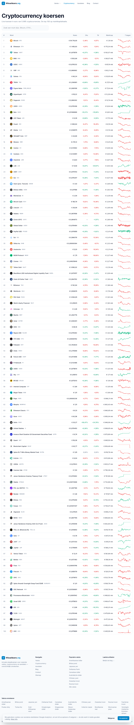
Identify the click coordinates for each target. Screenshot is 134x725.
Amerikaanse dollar (75, 660)
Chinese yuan (73, 678)
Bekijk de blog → (108, 660)
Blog (88, 3)
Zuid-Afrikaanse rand (32, 709)
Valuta (56, 3)
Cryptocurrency (69, 3)
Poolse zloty (6, 707)
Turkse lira (18, 707)
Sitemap (38, 675)
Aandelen (80, 3)
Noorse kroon (73, 684)
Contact (95, 3)
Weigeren (111, 718)
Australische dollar (75, 675)
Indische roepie (87, 707)
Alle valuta (72, 687)
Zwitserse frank (74, 669)
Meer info (14, 719)
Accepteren (123, 718)
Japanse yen (73, 666)
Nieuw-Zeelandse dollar (71, 709)
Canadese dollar (74, 672)
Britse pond (73, 663)
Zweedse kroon (74, 681)
